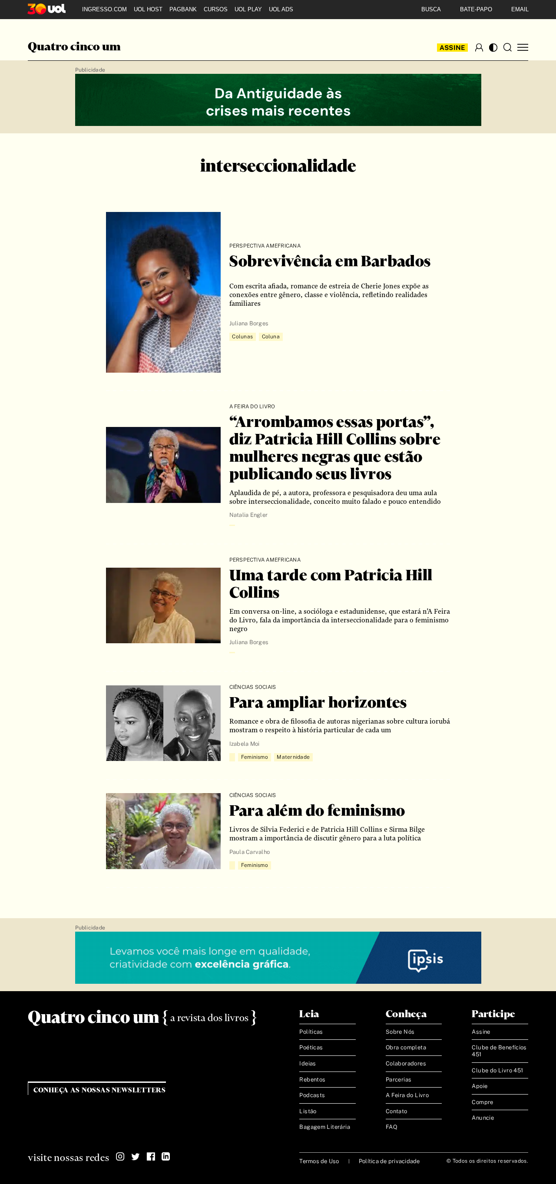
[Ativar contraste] (493, 47)
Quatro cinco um (74, 47)
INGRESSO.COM (104, 9)
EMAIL (520, 9)
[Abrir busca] (507, 47)
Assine (453, 47)
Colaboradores (406, 1063)
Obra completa (406, 1047)
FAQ (391, 1127)
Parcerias (399, 1079)
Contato (396, 1111)
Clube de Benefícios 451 (499, 1051)
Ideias (307, 1063)
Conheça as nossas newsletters (99, 1090)
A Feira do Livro (407, 1095)
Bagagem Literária (324, 1127)
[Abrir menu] (522, 47)
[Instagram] (120, 1156)
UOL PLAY (248, 9)
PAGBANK (183, 9)
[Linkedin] (166, 1156)
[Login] (479, 47)
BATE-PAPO (476, 9)
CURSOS (216, 9)
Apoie (479, 1086)
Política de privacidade (389, 1161)
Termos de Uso (319, 1161)
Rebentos (312, 1079)
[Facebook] (150, 1156)
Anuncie (483, 1118)
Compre (482, 1102)
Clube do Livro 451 (497, 1070)
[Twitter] (135, 1156)
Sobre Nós (400, 1032)
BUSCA (431, 9)
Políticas (311, 1032)
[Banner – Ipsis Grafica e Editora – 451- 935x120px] (278, 958)
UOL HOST (148, 9)
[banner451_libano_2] (278, 100)
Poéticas (311, 1047)
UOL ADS (281, 9)
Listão (307, 1111)
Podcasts (312, 1095)
